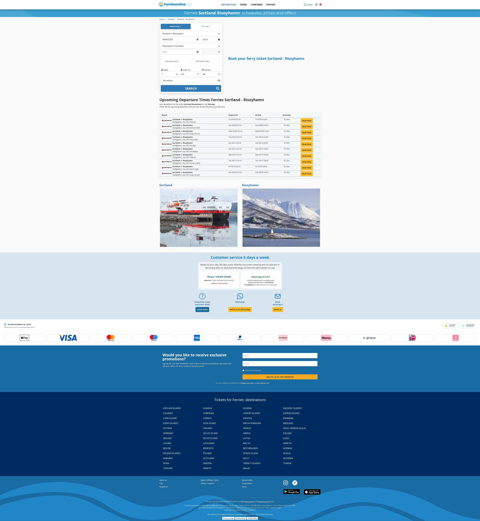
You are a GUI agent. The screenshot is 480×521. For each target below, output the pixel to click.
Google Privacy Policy (248, 383)
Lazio (286, 438)
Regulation (163, 486)
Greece (246, 433)
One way (205, 26)
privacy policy (257, 370)
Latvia (246, 438)
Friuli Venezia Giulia (294, 428)
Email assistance (278, 303)
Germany (168, 433)
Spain (166, 463)
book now (306, 120)
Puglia (287, 453)
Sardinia (168, 458)
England (288, 423)
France (247, 428)
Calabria (168, 413)
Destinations (247, 483)
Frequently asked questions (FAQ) (202, 303)
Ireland (167, 438)
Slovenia (288, 458)
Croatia (247, 418)
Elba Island (209, 423)
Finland (207, 428)
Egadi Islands (170, 423)
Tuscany (168, 468)
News (244, 486)
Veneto (207, 468)
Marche (287, 443)
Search (191, 88)
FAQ (161, 483)
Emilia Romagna (252, 423)
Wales (246, 468)
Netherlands (250, 448)
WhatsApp (240, 302)
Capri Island (170, 418)
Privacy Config (228, 518)
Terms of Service (261, 383)
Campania (208, 413)
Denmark (288, 418)
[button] (271, 5)
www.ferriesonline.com (175, 4)
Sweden (207, 463)
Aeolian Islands (172, 408)
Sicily (246, 458)
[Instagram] (287, 483)
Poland (207, 453)
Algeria (247, 408)
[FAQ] (202, 297)
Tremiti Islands (251, 463)
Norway (287, 448)
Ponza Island (250, 453)
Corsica (207, 418)
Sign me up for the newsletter (280, 377)
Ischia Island (210, 438)
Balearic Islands (292, 408)
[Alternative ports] (162, 61)
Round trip (175, 26)
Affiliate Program (207, 483)
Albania (207, 408)
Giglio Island (210, 433)
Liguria (167, 443)
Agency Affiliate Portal (209, 480)
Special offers (247, 480)
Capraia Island (291, 413)
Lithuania (208, 443)
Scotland (208, 458)
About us (163, 480)
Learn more (202, 309)
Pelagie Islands (171, 453)
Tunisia (287, 463)
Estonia (167, 428)
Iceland (287, 433)
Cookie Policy (252, 518)
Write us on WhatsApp (240, 309)
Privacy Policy (249, 502)
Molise (167, 448)
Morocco (208, 448)
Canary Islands (251, 413)
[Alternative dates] (193, 61)
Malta (246, 443)
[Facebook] (294, 483)
